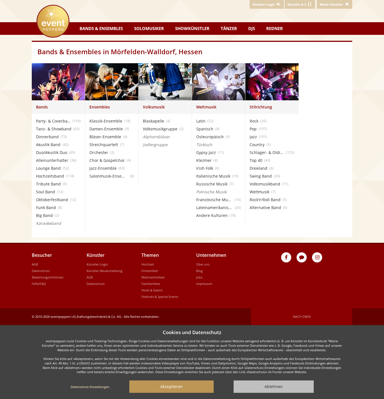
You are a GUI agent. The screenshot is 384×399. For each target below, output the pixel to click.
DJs (251, 28)
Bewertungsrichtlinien (48, 277)
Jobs (199, 277)
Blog (199, 271)
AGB (35, 264)
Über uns (202, 264)
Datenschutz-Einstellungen (90, 387)
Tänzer (229, 28)
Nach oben (302, 316)
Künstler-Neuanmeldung (104, 271)
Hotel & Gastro (152, 290)
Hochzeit (147, 264)
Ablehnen (274, 386)
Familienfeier (150, 284)
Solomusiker (149, 28)
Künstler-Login (97, 264)
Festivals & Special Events (159, 296)
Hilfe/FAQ (39, 284)
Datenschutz (41, 271)
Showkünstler (192, 28)
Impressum (204, 284)
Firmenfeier (149, 271)
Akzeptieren (171, 386)
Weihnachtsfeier (153, 277)
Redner (274, 28)
